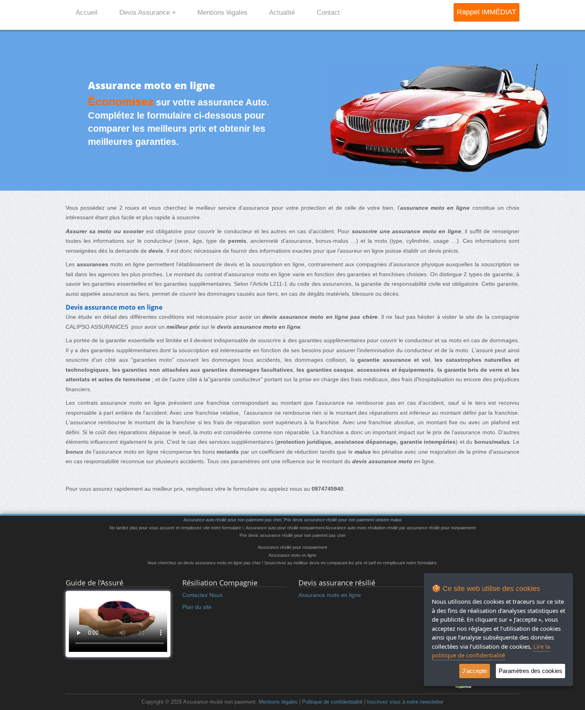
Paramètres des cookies (530, 670)
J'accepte (474, 670)
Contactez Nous (202, 595)
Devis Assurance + (147, 12)
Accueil (87, 12)
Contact (328, 12)
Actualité (282, 12)
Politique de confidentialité (332, 702)
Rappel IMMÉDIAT (486, 12)
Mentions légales (222, 12)
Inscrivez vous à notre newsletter (405, 702)
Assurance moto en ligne (329, 595)
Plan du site (197, 607)
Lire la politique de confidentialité (491, 650)
